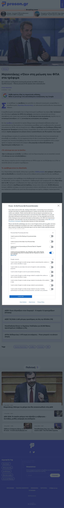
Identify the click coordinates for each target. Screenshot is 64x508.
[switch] (51, 236)
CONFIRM (21, 296)
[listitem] (32, 233)
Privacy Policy (40, 302)
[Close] (59, 206)
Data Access (32, 302)
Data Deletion (23, 302)
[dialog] (32, 254)
